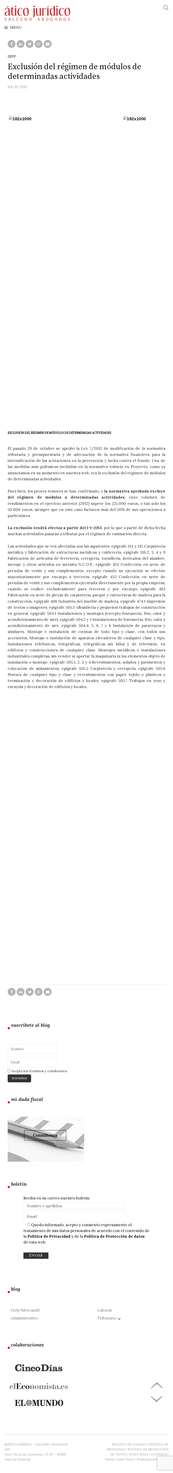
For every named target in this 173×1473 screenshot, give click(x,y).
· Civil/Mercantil (24, 1310)
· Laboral (104, 1310)
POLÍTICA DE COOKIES (129, 1444)
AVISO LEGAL (139, 1454)
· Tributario (107, 1318)
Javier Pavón (125, 1459)
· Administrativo (23, 1318)
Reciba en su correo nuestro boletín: (56, 1198)
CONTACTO (159, 1454)
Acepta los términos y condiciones (39, 1071)
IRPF (12, 56)
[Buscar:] (165, 7)
